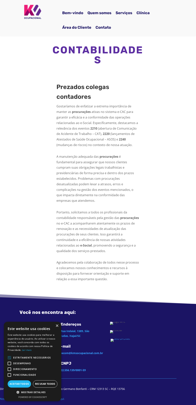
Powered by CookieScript (32, 397)
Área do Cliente (76, 27)
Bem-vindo (72, 13)
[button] (32, 392)
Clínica (143, 13)
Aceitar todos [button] (19, 383)
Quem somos (99, 13)
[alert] (32, 361)
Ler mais (27, 350)
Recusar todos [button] (45, 383)
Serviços (124, 13)
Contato (103, 27)
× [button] (57, 325)
